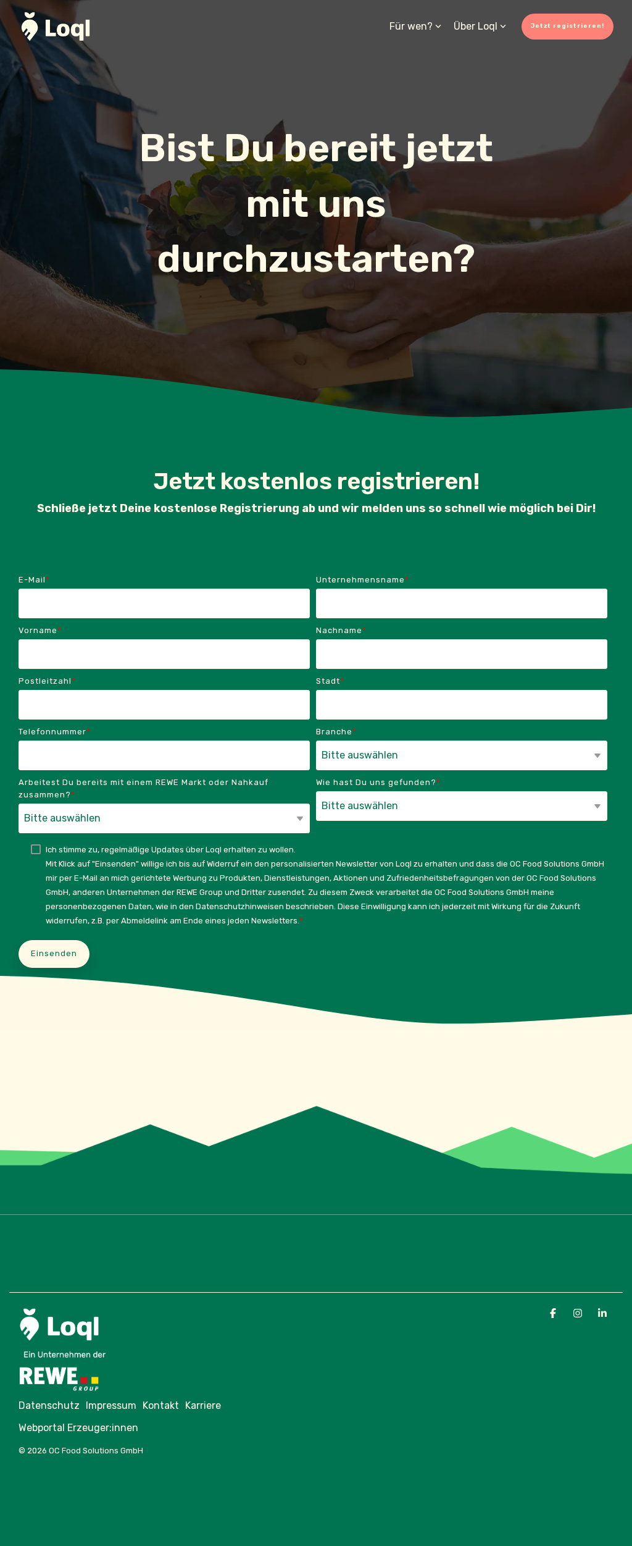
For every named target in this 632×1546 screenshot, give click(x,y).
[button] (554, 1312)
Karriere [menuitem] (203, 1405)
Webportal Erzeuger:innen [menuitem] (78, 1428)
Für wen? (411, 26)
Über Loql (475, 26)
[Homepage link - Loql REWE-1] (74, 1385)
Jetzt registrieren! (567, 26)
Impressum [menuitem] (111, 1405)
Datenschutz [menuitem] (49, 1405)
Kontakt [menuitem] (161, 1405)
